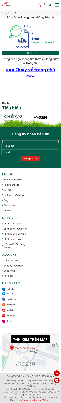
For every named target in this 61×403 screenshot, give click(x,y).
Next (53, 107)
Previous (53, 104)
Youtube (10, 310)
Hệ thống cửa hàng (14, 195)
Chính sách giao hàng (15, 234)
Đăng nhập (9, 270)
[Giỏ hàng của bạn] (39, 5)
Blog (6, 200)
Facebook (11, 299)
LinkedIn (10, 289)
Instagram (11, 304)
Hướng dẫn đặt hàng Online (14, 246)
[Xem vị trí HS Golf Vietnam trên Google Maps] (30, 351)
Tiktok (9, 321)
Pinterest (11, 315)
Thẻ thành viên (11, 260)
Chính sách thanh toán (15, 228)
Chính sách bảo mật (14, 239)
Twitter (10, 293)
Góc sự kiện (10, 205)
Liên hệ (7, 210)
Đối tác (7, 190)
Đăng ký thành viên (13, 265)
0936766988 (57, 380)
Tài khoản (8, 276)
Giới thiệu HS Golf (13, 179)
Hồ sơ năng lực (11, 185)
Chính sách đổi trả (13, 223)
